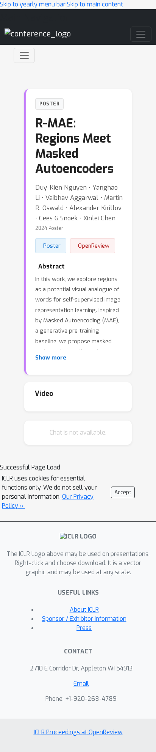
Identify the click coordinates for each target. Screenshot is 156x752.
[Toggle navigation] (24, 55)
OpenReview (93, 246)
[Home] (38, 34)
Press (84, 628)
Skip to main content (95, 4)
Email (81, 684)
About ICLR (84, 610)
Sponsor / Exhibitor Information (84, 619)
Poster (52, 246)
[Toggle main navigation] (140, 34)
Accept (122, 492)
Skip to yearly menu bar (33, 4)
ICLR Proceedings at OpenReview (78, 732)
